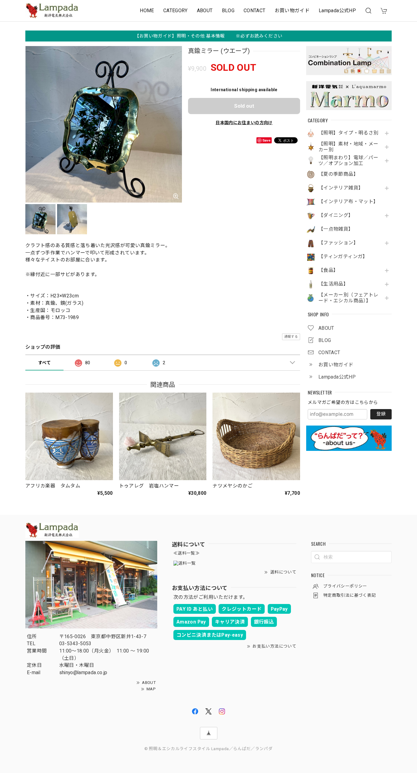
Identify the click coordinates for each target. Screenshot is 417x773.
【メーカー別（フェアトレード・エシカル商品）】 (348, 298)
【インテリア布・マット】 (348, 201)
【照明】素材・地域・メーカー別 (348, 147)
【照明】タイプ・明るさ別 (348, 133)
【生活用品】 (333, 284)
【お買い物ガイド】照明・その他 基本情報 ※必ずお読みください (209, 36)
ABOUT (205, 10)
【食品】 (328, 270)
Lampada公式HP (337, 10)
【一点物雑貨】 (336, 229)
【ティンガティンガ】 (343, 256)
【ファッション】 (338, 243)
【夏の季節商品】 (338, 174)
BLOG (228, 10)
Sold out (244, 106)
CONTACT (255, 10)
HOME (147, 10)
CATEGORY (175, 10)
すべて (44, 362)
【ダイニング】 (336, 215)
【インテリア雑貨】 (340, 188)
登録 (381, 414)
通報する (291, 337)
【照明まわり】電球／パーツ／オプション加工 (348, 160)
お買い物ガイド (292, 10)
